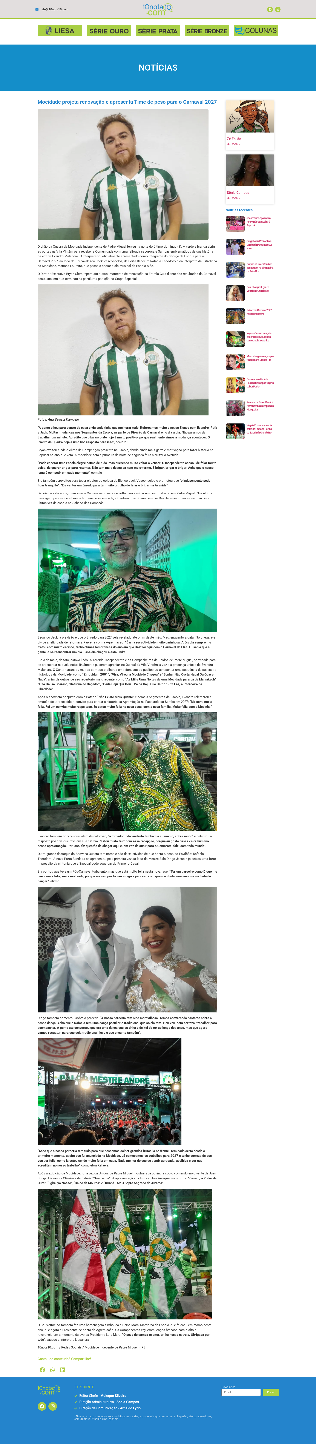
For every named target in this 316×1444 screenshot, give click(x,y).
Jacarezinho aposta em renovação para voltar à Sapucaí (258, 221)
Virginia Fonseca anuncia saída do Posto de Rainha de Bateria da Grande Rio (259, 429)
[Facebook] (270, 9)
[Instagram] (278, 9)
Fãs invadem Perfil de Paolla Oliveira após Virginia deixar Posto (260, 383)
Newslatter (228, 1386)
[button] (43, 1370)
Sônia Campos (238, 193)
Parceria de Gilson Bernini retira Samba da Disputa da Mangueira (260, 406)
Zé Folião (234, 139)
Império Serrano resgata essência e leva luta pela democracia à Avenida (259, 337)
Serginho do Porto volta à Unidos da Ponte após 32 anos (259, 244)
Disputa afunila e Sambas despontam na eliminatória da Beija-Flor (260, 267)
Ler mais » (233, 143)
